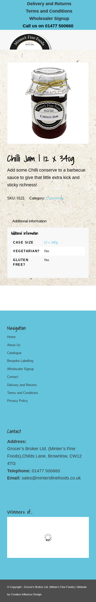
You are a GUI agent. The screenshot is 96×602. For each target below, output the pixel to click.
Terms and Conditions (49, 11)
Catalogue (14, 353)
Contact (12, 377)
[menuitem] (49, 3)
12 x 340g (51, 242)
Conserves (55, 198)
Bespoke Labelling (20, 361)
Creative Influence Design (26, 594)
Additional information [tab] (29, 221)
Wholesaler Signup (49, 18)
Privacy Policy (17, 401)
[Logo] (39, 40)
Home (11, 337)
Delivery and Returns (22, 385)
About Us (13, 345)
